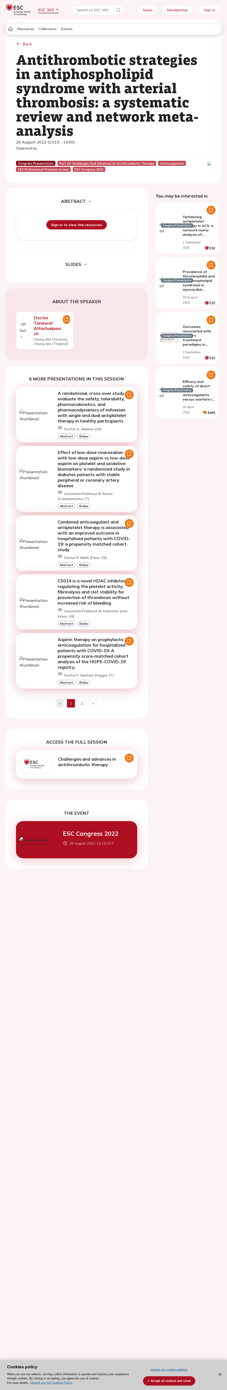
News (148, 10)
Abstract (66, 436)
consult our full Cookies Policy (51, 1382)
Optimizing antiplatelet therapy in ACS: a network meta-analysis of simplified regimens (198, 230)
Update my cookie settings (169, 1369)
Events (66, 29)
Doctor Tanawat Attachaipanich (47, 325)
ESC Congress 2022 (90, 833)
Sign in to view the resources (76, 225)
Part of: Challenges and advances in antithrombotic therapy (106, 163)
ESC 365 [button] (46, 9)
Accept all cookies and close (171, 1380)
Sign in (209, 10)
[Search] (118, 11)
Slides (83, 436)
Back (27, 44)
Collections (48, 29)
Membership (177, 10)
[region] (113, 1375)
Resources (25, 29)
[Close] (220, 1374)
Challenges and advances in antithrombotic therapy (87, 761)
